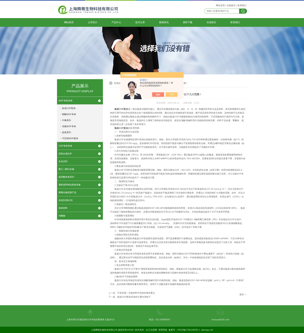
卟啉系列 (66, 120)
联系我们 (242, 5)
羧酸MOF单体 (69, 114)
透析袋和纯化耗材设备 (70, 184)
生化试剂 (63, 161)
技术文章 (140, 22)
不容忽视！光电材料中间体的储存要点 (136, 293)
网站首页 (220, 5)
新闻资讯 (164, 22)
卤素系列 (66, 132)
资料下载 (187, 22)
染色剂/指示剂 (66, 200)
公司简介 (92, 22)
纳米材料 (63, 208)
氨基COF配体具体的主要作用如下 (134, 297)
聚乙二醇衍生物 (66, 169)
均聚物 (62, 215)
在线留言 (231, 5)
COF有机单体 (65, 146)
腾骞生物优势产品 (67, 192)
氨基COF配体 (121, 128)
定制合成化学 (65, 153)
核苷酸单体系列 (66, 177)
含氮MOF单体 (69, 126)
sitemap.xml (207, 330)
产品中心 (116, 22)
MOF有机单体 (66, 100)
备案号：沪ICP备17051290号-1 (184, 330)
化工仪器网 (151, 330)
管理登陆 (162, 330)
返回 (241, 294)
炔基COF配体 (69, 108)
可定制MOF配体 (70, 138)
